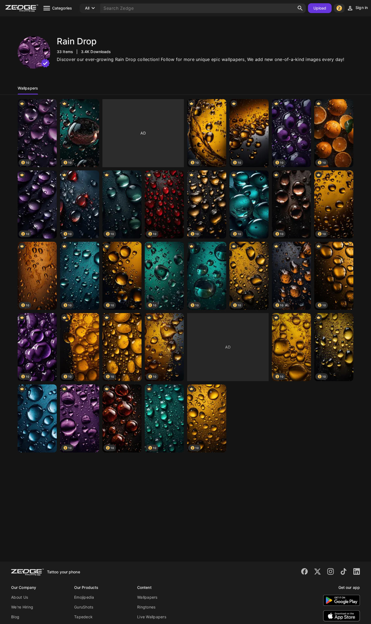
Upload (319, 8)
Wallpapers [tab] (28, 88)
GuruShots (83, 607)
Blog (15, 616)
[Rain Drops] (37, 418)
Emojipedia (84, 597)
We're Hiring (22, 607)
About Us (19, 597)
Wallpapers (147, 597)
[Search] (300, 8)
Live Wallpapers (151, 616)
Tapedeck (83, 616)
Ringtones (146, 607)
